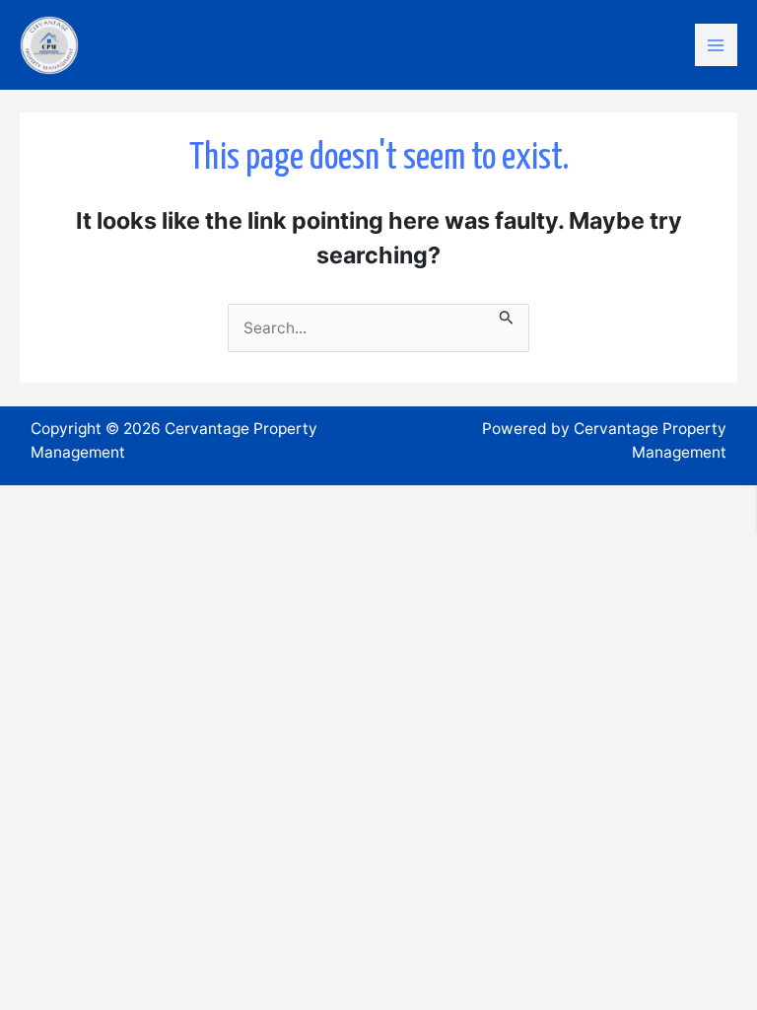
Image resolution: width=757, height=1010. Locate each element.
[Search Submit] (507, 315)
